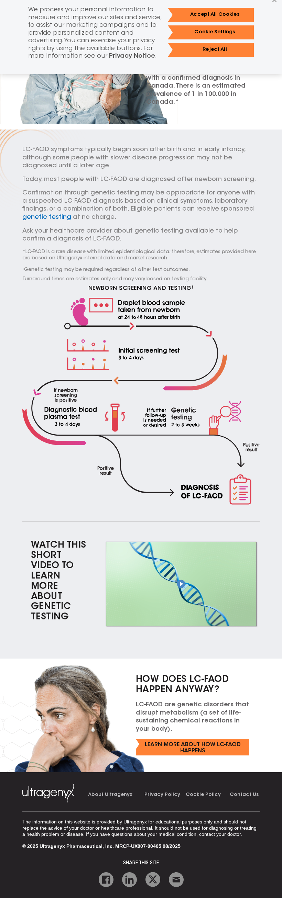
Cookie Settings (214, 32)
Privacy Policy (162, 795)
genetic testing (46, 217)
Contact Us (244, 795)
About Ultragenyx (110, 795)
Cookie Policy (203, 795)
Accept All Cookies (214, 14)
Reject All (215, 49)
